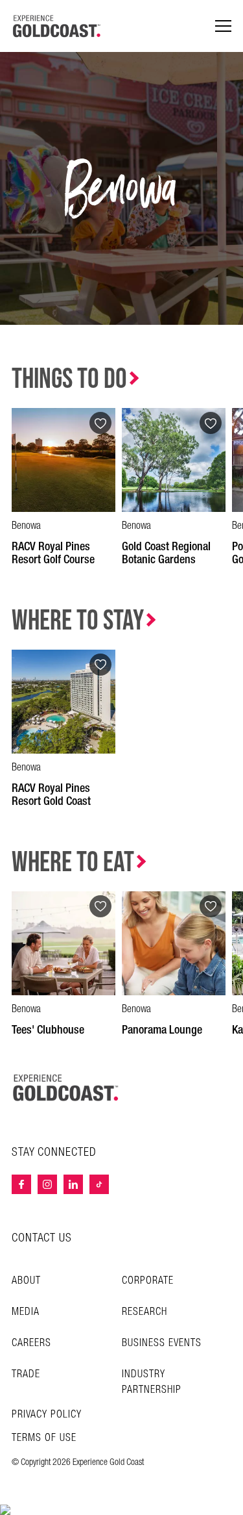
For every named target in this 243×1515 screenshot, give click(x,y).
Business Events (162, 1343)
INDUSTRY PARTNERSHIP (151, 1382)
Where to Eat (73, 862)
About (26, 1280)
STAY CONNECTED (54, 1152)
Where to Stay (78, 621)
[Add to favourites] (100, 423)
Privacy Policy (47, 1415)
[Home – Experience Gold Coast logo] (66, 1087)
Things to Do (69, 379)
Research (144, 1312)
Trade (26, 1374)
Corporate (148, 1280)
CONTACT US (42, 1238)
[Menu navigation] (223, 26)
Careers (31, 1343)
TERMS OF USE (44, 1438)
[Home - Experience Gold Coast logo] (57, 26)
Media (26, 1312)
